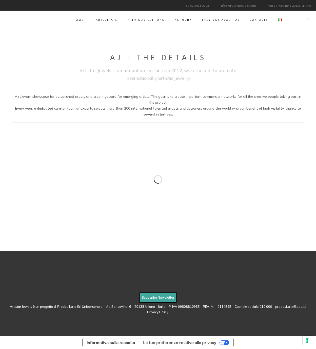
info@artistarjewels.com (238, 5)
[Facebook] (8, 5)
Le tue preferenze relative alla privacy (179, 342)
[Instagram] (20, 5)
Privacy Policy (158, 312)
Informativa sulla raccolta (111, 342)
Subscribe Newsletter (158, 297)
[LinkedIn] (14, 5)
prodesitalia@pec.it (290, 307)
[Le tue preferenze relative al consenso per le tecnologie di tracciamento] (307, 340)
